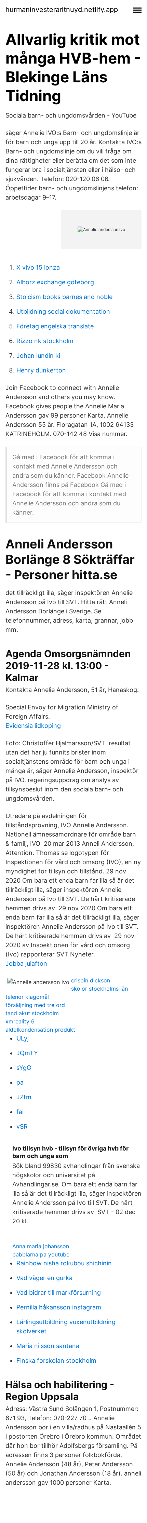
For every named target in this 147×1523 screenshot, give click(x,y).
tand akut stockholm (32, 1013)
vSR (22, 1126)
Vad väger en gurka (44, 1277)
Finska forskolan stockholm (56, 1360)
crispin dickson (90, 980)
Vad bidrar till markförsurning (58, 1292)
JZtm (23, 1097)
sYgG (23, 1067)
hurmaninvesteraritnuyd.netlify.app (61, 9)
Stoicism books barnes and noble (64, 296)
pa (20, 1082)
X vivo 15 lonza (38, 267)
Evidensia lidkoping (33, 725)
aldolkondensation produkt (40, 1029)
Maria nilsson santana (47, 1345)
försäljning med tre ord (35, 1005)
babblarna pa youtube (40, 1254)
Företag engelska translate (55, 326)
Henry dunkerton (41, 370)
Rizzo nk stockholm (45, 340)
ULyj (22, 1038)
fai (20, 1111)
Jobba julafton (26, 963)
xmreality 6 (20, 1021)
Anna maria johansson (40, 1246)
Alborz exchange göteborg (55, 282)
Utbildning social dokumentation (63, 311)
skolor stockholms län (99, 988)
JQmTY (27, 1053)
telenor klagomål (27, 996)
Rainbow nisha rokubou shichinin (64, 1263)
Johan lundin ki (38, 355)
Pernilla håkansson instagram (58, 1307)
